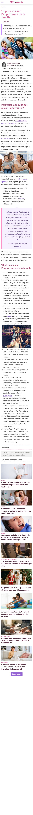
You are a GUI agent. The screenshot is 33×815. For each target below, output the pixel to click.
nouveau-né (5, 138)
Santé (3, 507)
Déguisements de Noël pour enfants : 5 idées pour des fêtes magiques (16, 589)
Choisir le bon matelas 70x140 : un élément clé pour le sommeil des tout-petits (15, 484)
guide (9, 316)
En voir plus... (16, 674)
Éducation (4, 662)
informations (5, 636)
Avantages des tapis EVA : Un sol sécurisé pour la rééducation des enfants (15, 614)
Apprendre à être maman (8, 559)
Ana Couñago (19, 65)
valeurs (21, 199)
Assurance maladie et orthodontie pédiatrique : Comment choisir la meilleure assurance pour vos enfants (15, 537)
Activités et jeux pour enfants (10, 586)
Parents (3, 7)
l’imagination (7, 395)
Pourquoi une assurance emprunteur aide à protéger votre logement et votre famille (16, 640)
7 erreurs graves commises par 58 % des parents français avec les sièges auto (16, 563)
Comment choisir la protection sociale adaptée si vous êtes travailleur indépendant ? (13, 667)
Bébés (3, 480)
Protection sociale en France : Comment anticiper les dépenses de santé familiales (16, 511)
